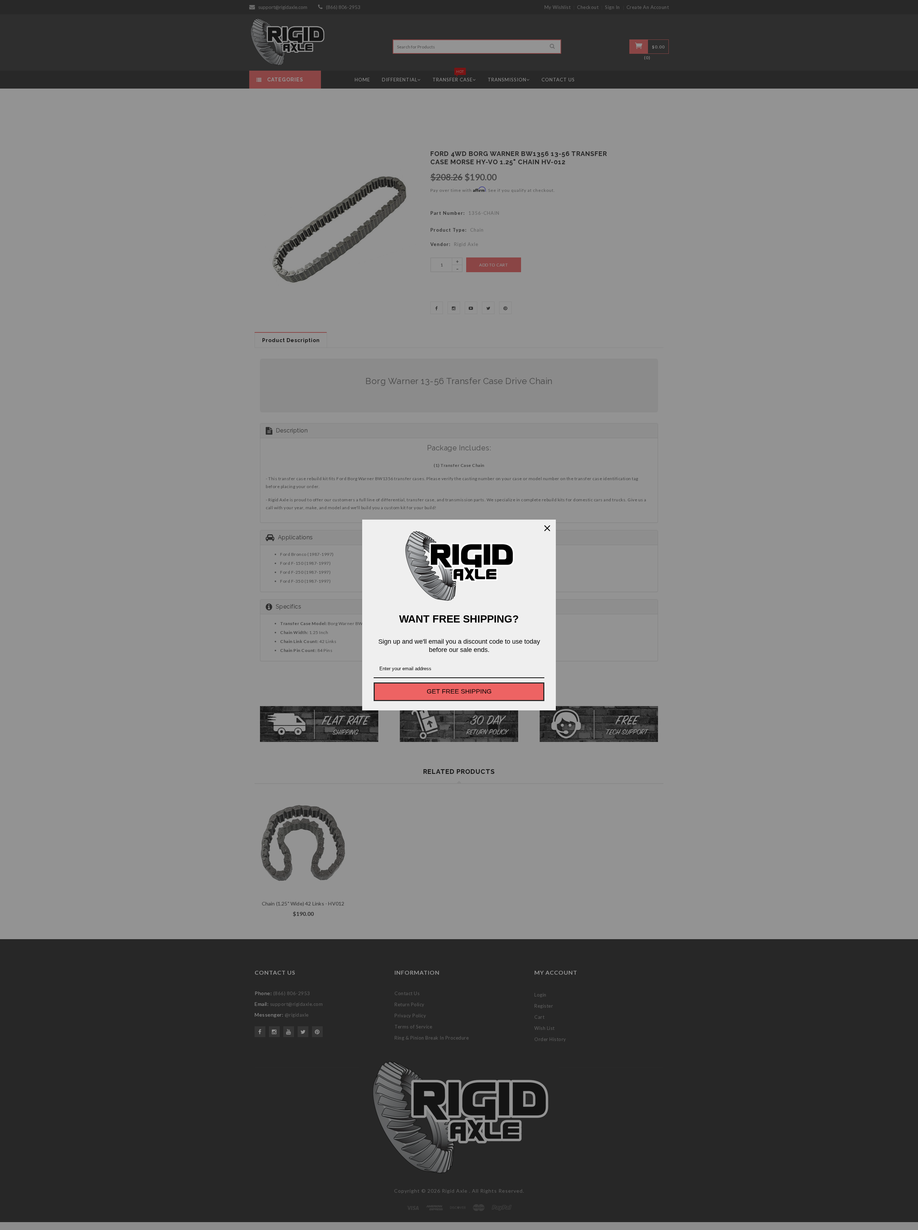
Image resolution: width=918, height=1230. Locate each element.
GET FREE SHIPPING (459, 691)
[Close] (547, 528)
